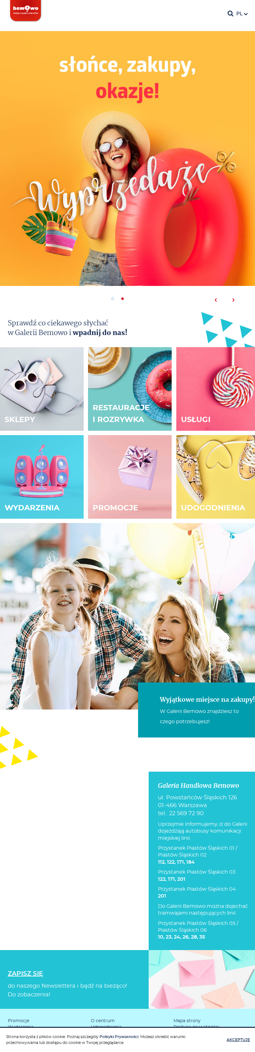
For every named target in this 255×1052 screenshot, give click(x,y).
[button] (112, 298)
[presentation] (216, 300)
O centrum (103, 1021)
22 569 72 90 (186, 813)
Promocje (18, 1021)
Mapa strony (187, 1021)
